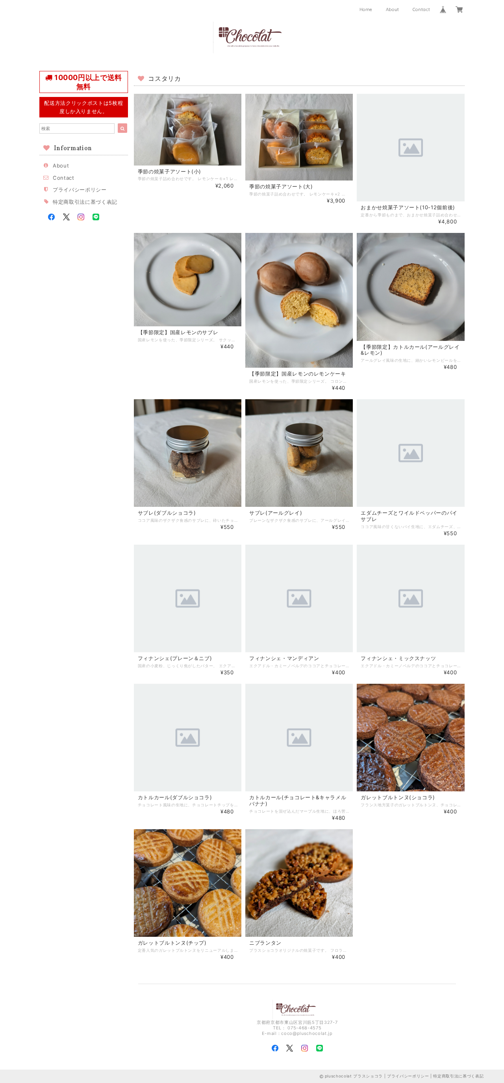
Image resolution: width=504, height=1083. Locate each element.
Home (366, 9)
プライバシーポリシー (80, 189)
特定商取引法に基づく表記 (85, 202)
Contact (421, 9)
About (392, 9)
